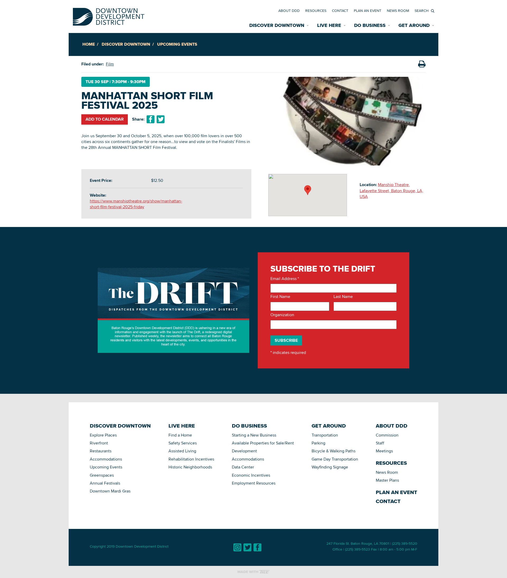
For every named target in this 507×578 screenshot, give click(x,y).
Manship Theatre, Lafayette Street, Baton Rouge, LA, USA (391, 191)
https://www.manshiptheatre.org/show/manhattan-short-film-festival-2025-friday (136, 204)
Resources (315, 10)
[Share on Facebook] (150, 119)
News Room (398, 10)
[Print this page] (422, 64)
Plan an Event (367, 10)
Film (110, 64)
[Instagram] (237, 547)
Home (88, 44)
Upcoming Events (177, 44)
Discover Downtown (126, 44)
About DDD (289, 10)
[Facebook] (257, 547)
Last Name (343, 297)
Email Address (284, 279)
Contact (340, 10)
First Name (280, 297)
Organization (282, 315)
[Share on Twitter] (161, 119)
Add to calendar (105, 119)
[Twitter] (247, 547)
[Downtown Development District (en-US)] (108, 16)
